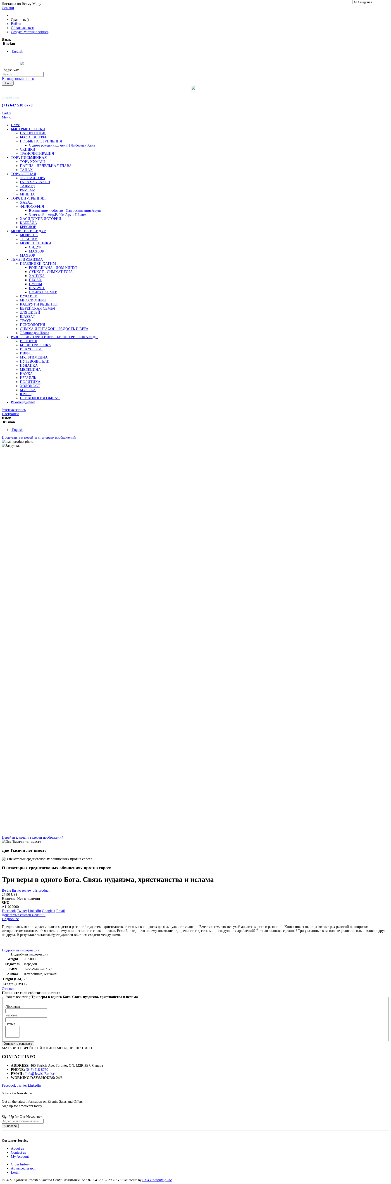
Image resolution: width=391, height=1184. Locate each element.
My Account (20, 1156)
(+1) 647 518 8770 (17, 105)
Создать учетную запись (29, 32)
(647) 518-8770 (37, 1069)
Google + (48, 911)
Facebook (9, 911)
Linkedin (34, 1085)
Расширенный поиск (18, 79)
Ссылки (8, 8)
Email (60, 911)
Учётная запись (14, 410)
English (17, 51)
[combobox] (23, 74)
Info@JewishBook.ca (40, 1074)
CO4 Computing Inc (157, 1180)
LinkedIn (34, 911)
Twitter (22, 911)
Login (15, 1172)
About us (17, 1148)
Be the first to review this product (25, 890)
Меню (6, 117)
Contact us (18, 1152)
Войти (16, 24)
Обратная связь (22, 28)
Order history (20, 1164)
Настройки (10, 414)
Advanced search (23, 1168)
